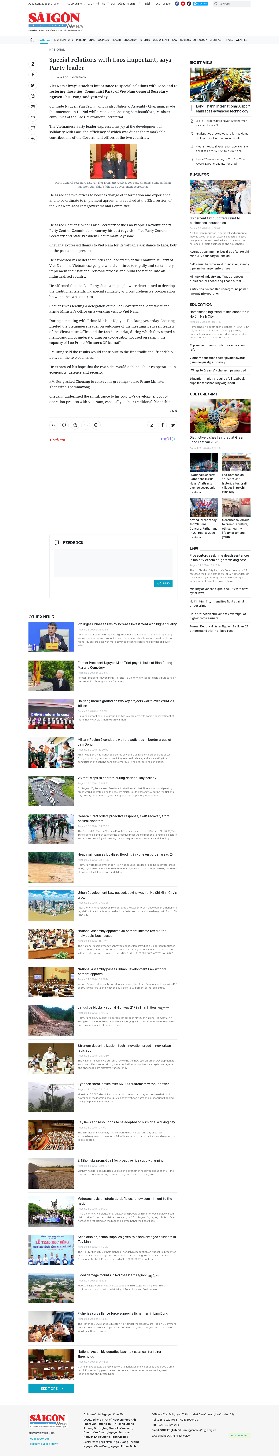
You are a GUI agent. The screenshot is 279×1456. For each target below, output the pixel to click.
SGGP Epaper (163, 3)
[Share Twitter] (32, 85)
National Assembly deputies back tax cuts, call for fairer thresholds (119, 1354)
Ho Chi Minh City (63, 39)
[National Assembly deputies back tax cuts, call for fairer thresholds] (51, 1364)
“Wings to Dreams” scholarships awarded (218, 370)
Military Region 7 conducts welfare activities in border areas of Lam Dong (124, 742)
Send (166, 583)
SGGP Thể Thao (96, 3)
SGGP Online (74, 3)
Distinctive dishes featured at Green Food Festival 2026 (217, 439)
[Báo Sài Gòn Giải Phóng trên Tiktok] (189, 3)
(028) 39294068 (39, 1438)
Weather (241, 39)
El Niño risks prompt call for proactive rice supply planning (121, 1160)
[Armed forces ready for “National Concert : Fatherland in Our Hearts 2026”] (204, 507)
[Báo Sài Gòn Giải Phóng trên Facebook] (177, 3)
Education (130, 39)
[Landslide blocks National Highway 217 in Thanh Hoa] (51, 1020)
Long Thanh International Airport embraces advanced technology (223, 108)
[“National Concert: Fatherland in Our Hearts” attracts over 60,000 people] (204, 462)
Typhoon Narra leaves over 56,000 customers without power (123, 1084)
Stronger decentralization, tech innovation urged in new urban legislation (124, 1048)
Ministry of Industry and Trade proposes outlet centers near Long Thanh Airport (217, 279)
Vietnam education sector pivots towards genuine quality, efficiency (217, 360)
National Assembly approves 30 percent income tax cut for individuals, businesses (122, 933)
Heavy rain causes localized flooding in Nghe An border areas (124, 854)
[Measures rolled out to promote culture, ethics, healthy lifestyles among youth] (236, 507)
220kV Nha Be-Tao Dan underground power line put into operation (219, 291)
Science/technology (193, 39)
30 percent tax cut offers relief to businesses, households (215, 220)
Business (103, 39)
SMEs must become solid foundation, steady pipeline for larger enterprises (219, 266)
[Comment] (32, 128)
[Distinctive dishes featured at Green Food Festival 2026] (220, 416)
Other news (41, 616)
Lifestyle (215, 39)
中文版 (146, 3)
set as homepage (240, 1435)
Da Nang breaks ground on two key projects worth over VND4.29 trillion (126, 703)
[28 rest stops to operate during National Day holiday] (51, 791)
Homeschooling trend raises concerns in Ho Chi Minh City (220, 314)
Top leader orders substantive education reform (217, 347)
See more (49, 1388)
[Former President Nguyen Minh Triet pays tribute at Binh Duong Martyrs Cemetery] (51, 676)
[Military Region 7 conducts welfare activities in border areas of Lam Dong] (51, 752)
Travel (228, 39)
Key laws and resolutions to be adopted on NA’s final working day (126, 1122)
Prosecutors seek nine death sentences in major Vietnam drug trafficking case (220, 557)
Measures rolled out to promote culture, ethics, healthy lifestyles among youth (235, 528)
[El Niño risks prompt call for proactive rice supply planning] (51, 1173)
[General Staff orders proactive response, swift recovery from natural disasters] (51, 829)
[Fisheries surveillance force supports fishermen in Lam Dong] (51, 1326)
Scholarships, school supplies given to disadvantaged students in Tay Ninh (127, 1239)
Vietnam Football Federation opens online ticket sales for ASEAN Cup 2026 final (222, 149)
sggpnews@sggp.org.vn (43, 1444)
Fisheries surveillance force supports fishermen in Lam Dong (123, 1313)
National (44, 39)
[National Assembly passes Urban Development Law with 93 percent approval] (51, 982)
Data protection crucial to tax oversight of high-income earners (218, 616)
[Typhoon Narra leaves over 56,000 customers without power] (51, 1097)
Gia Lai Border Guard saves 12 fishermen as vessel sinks (221, 123)
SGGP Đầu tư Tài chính (123, 3)
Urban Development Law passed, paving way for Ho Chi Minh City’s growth (127, 895)
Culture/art (161, 39)
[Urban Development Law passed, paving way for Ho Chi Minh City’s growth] (51, 905)
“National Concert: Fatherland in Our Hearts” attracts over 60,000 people (202, 483)
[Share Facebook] (32, 74)
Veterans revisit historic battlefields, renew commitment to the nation (125, 1201)
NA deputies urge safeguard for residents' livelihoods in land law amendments (222, 136)
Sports (145, 39)
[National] (32, 138)
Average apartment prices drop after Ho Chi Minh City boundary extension (219, 254)
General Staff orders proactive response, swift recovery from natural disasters (123, 818)
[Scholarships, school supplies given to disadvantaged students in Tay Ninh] (51, 1250)
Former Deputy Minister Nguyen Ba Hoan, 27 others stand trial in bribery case (219, 628)
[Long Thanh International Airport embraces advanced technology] (220, 85)
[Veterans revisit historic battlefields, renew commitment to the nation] (51, 1211)
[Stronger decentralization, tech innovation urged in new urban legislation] (51, 1058)
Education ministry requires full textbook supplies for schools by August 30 (217, 381)
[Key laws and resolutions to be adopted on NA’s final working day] (51, 1135)
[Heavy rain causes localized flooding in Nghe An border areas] (51, 867)
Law (174, 39)
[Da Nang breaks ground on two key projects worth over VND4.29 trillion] (51, 714)
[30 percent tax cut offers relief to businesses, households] (220, 197)
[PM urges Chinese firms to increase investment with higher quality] (51, 637)
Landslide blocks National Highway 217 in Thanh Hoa (123, 1007)
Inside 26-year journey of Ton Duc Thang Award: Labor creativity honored (221, 161)
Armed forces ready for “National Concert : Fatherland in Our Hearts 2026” (204, 528)
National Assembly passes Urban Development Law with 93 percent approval (122, 971)
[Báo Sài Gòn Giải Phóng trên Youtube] (183, 3)
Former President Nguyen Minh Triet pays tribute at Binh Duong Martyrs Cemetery (125, 665)
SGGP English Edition (56, 21)
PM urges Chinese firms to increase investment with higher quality (127, 624)
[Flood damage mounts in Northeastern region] (51, 1288)
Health (116, 39)
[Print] (32, 106)
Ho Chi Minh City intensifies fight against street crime (217, 603)
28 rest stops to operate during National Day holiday (117, 778)
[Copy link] (32, 117)
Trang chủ (32, 40)
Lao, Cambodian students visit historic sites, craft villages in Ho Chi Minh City (234, 483)
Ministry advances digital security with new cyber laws (219, 591)
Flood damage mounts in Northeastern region (118, 1275)
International (85, 39)
